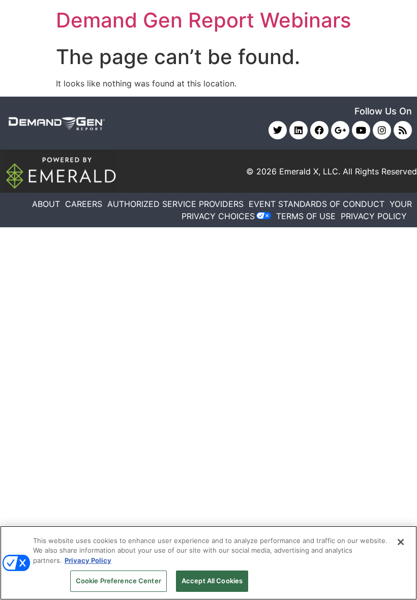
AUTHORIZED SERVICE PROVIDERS (175, 204)
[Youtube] (361, 130)
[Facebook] (319, 130)
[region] (208, 563)
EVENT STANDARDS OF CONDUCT (316, 204)
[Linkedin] (298, 130)
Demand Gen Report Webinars (203, 20)
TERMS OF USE (306, 216)
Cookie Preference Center (118, 581)
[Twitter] (278, 130)
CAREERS (83, 204)
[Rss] (403, 130)
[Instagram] (382, 130)
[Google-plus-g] (340, 130)
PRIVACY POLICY (374, 216)
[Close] (401, 542)
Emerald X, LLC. (309, 171)
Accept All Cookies (212, 581)
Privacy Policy (88, 560)
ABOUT (46, 204)
